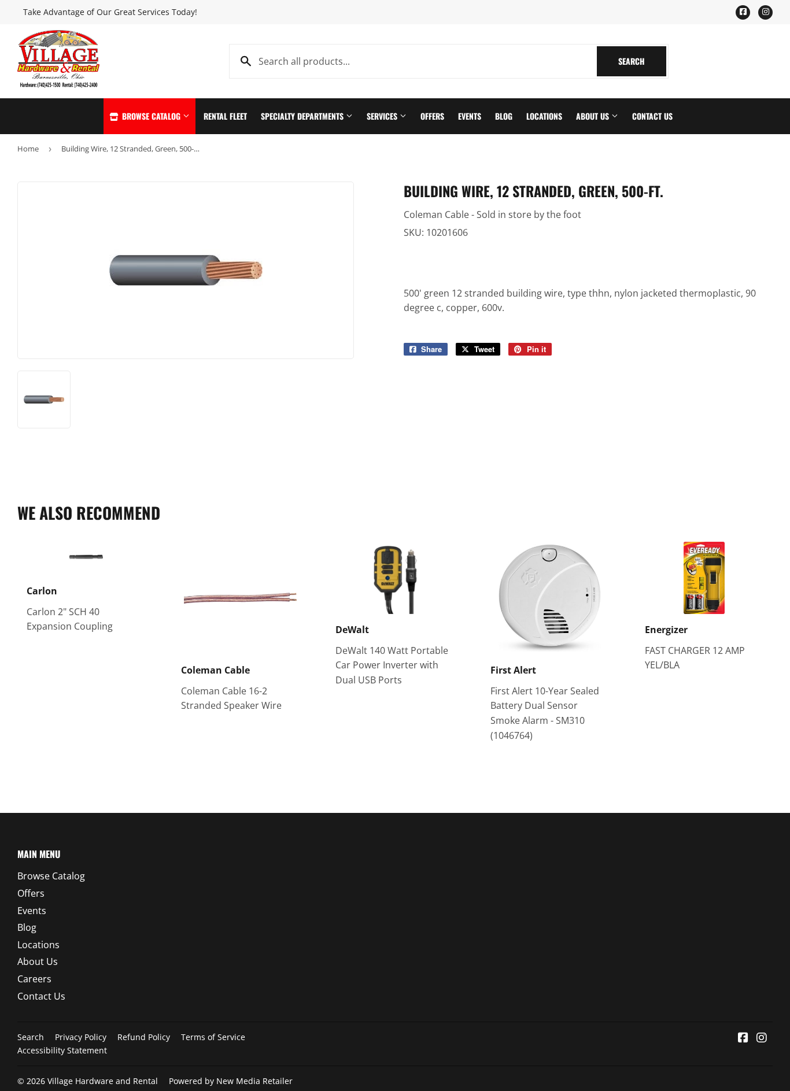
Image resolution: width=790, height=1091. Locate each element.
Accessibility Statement (62, 1050)
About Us (593, 116)
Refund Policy (143, 1036)
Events (469, 116)
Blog (503, 116)
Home (28, 148)
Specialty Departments (303, 116)
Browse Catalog (151, 116)
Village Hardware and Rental (102, 1080)
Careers (34, 978)
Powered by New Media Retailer (231, 1080)
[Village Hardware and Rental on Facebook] (743, 1038)
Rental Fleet (225, 116)
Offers (432, 116)
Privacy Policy (80, 1036)
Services (383, 116)
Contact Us (652, 116)
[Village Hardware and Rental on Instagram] (761, 1038)
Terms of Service (213, 1036)
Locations (544, 116)
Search (642, 61)
